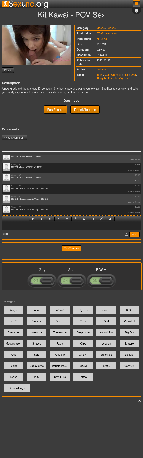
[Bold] (33, 219)
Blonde (60, 321)
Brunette (37, 321)
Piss (126, 75)
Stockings (106, 354)
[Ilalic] (41, 219)
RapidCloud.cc (85, 109)
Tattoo (83, 377)
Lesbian (106, 343)
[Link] (76, 219)
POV (36, 377)
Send (134, 234)
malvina (101, 69)
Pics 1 (7, 70)
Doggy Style (37, 366)
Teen (100, 75)
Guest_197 (16, 164)
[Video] (93, 219)
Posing (13, 366)
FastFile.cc (55, 109)
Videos (101, 28)
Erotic (106, 366)
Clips (83, 343)
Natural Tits (106, 332)
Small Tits (60, 377)
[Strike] (58, 219)
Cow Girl (129, 366)
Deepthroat (83, 332)
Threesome (60, 332)
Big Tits (83, 310)
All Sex (83, 354)
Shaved (36, 343)
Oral (133, 75)
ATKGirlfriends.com (108, 33)
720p (13, 354)
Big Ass (129, 332)
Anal (36, 310)
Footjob (112, 78)
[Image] (84, 219)
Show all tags (17, 388)
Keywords (8, 302)
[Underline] (50, 219)
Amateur (60, 354)
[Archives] (126, 234)
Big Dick (129, 354)
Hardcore (59, 310)
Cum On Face (113, 75)
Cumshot (129, 321)
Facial (59, 343)
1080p (129, 310)
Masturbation (13, 343)
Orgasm (124, 78)
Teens (13, 377)
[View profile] (6, 156)
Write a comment (14, 137)
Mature (129, 343)
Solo (36, 354)
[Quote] (110, 219)
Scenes (111, 28)
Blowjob (101, 78)
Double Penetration (61, 366)
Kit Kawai (102, 38)
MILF (13, 321)
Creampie (13, 332)
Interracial (36, 332)
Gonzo (106, 310)
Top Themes (71, 248)
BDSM (83, 366)
